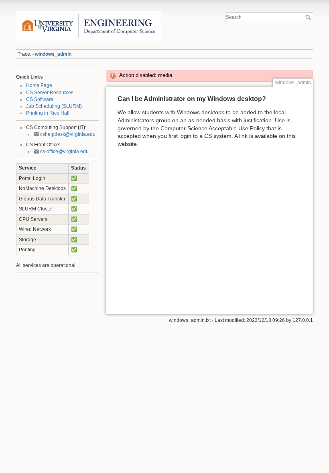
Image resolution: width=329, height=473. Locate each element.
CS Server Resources (49, 92)
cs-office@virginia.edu (64, 151)
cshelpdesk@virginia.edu (67, 134)
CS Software (39, 99)
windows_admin (53, 54)
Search (309, 17)
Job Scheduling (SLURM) (54, 106)
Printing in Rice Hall (47, 113)
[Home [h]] (89, 13)
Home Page (39, 85)
